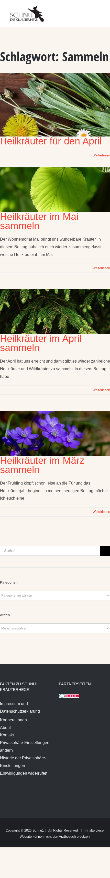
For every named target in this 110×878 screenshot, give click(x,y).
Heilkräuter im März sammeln (42, 465)
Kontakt (7, 735)
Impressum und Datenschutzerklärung (20, 707)
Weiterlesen (101, 155)
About (5, 727)
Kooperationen (13, 720)
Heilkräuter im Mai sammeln (39, 221)
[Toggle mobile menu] (100, 10)
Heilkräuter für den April (51, 141)
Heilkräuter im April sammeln (40, 343)
